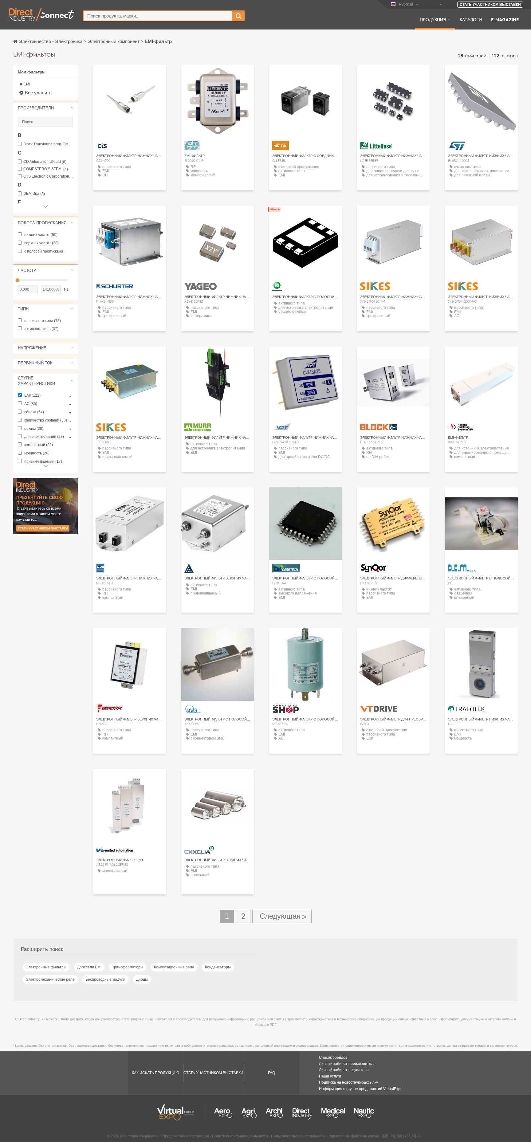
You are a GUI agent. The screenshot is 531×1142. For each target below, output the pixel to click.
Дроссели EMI (89, 967)
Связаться (129, 75)
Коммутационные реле (174, 967)
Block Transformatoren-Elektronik (48, 144)
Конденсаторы (218, 967)
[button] (45, 108)
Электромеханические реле (50, 979)
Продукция (433, 19)
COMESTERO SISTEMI (45, 169)
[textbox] (158, 15)
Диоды (142, 979)
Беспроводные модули (105, 979)
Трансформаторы (127, 967)
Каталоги (471, 19)
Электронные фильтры (46, 967)
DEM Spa (34, 193)
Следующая (282, 916)
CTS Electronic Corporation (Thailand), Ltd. (48, 176)
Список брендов (333, 1057)
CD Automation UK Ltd (44, 161)
